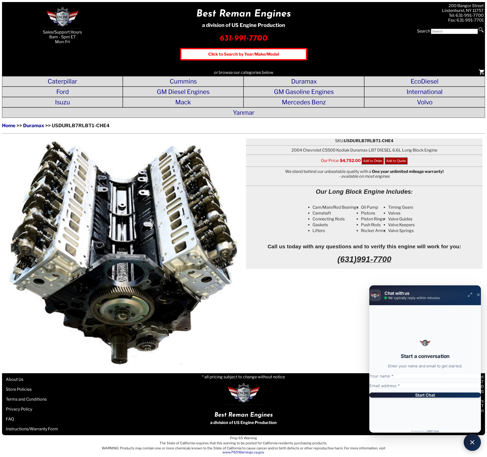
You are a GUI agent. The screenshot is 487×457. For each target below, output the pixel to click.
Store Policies (19, 389)
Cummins (183, 81)
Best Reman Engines (243, 14)
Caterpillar (62, 81)
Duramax (304, 81)
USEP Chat (432, 431)
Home (8, 125)
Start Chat (425, 395)
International (425, 91)
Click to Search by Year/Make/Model (243, 54)
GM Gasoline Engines (304, 91)
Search (423, 31)
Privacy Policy (19, 409)
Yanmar (243, 112)
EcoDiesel (425, 81)
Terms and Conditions (26, 399)
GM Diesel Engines (183, 91)
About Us (14, 379)
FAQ (10, 419)
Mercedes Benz (304, 102)
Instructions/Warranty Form (32, 429)
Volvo (424, 102)
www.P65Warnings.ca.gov (243, 452)
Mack (183, 102)
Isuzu (62, 102)
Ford (62, 91)
